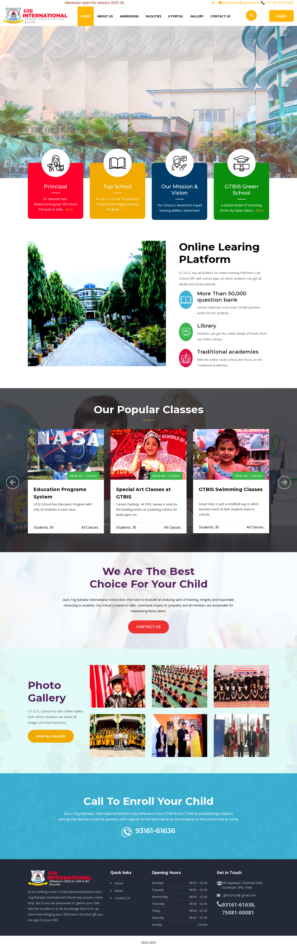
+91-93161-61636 (279, 2)
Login (281, 15)
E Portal (175, 16)
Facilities (153, 16)
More (69, 209)
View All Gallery (51, 736)
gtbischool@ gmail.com (241, 2)
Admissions (129, 16)
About (119, 891)
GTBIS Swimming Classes (231, 489)
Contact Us (220, 16)
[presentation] (12, 482)
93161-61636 (155, 830)
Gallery (197, 16)
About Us (105, 16)
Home (87, 16)
